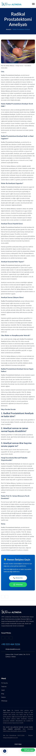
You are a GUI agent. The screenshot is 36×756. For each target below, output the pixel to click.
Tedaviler (4, 686)
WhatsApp (19, 584)
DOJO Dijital (18, 744)
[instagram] (6, 637)
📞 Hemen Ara (18, 578)
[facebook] (10, 637)
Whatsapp (4, 701)
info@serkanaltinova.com (13, 649)
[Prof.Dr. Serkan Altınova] (11, 4)
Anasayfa (8, 29)
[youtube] (2, 637)
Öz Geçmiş (4, 683)
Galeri (3, 690)
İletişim (3, 697)
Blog (2, 693)
